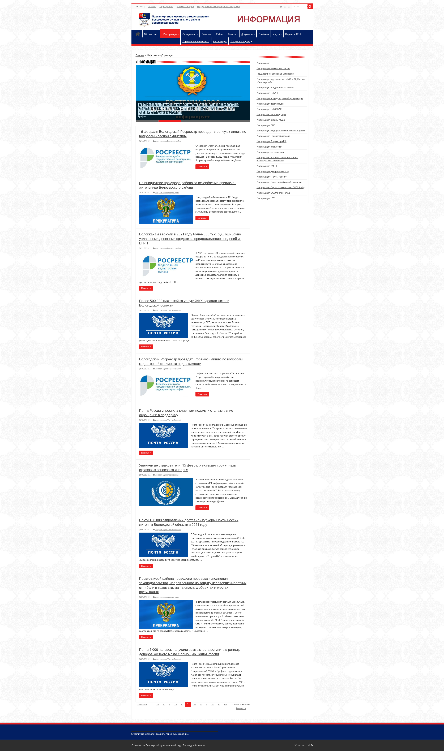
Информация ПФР (266, 125)
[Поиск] (310, 6)
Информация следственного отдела (275, 87)
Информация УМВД (267, 166)
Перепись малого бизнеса (195, 41)
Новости (152, 34)
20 (164, 704)
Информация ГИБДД (267, 93)
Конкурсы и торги (185, 6)
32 (195, 704)
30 (182, 704)
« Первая (142, 704)
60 (225, 704)
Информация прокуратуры (167, 192)
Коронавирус (220, 41)
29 (175, 704)
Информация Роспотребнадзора (273, 136)
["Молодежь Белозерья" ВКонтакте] (289, 7)
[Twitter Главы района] (281, 7)
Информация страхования (166, 475)
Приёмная (263, 34)
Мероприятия (166, 6)
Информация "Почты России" (168, 310)
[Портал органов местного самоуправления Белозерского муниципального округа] (222, 19)
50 (219, 704)
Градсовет (207, 34)
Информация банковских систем (273, 68)
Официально (189, 34)
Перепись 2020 (293, 34)
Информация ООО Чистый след (273, 193)
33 (201, 704)
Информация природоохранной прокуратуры (280, 98)
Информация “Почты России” (272, 176)
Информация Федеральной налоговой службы (281, 130)
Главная (152, 6)
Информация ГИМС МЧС (269, 109)
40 (212, 704)
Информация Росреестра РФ (168, 141)
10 (157, 704)
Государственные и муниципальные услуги (218, 6)
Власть (232, 34)
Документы (247, 34)
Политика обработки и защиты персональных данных (161, 734)
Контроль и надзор (240, 41)
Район (219, 34)
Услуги (276, 34)
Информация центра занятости (273, 171)
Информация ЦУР (266, 198)
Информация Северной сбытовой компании (279, 182)
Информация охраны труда (271, 120)
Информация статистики (269, 146)
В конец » (241, 708)
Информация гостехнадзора (271, 114)
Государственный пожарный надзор (275, 73)
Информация (170, 34)
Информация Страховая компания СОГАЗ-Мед (281, 187)
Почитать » (202, 166)
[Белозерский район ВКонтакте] (285, 7)
